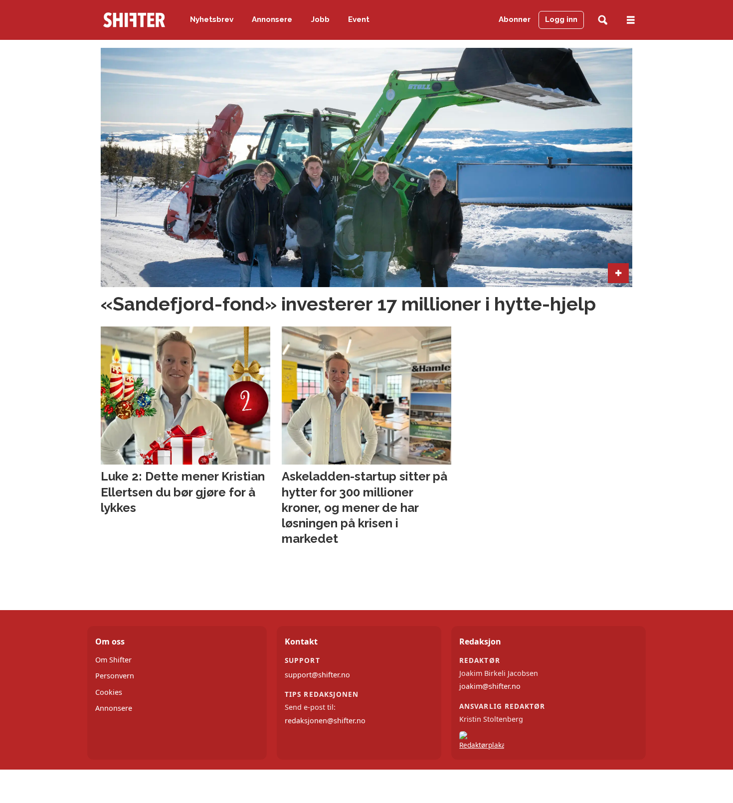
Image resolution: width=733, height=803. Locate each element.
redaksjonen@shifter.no (325, 720)
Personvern (114, 675)
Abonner (515, 19)
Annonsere (272, 19)
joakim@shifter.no (490, 686)
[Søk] (602, 20)
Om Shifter (113, 659)
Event (358, 19)
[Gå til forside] (134, 19)
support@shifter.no (317, 674)
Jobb (320, 19)
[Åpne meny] (631, 20)
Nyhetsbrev (211, 19)
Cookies (108, 692)
